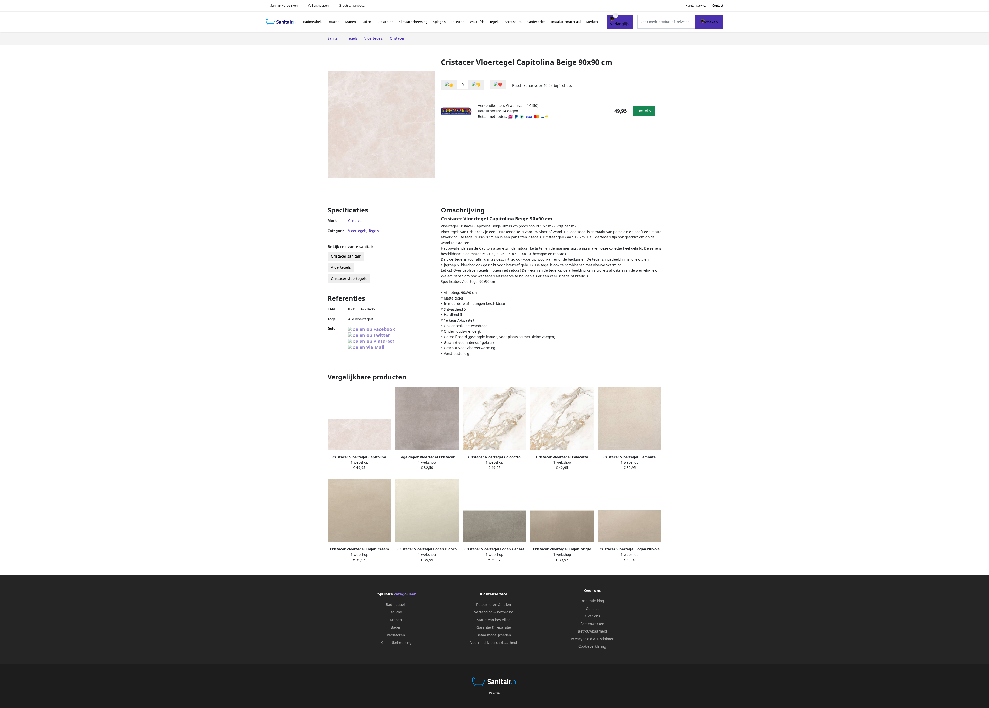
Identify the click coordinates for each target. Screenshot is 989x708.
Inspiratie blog (592, 601)
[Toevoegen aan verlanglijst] (498, 84)
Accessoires (513, 21)
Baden (366, 21)
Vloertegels (357, 230)
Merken (592, 21)
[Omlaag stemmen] (476, 84)
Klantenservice (696, 5)
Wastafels (477, 21)
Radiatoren (385, 21)
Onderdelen (536, 21)
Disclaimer (605, 639)
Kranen (350, 21)
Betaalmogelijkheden (493, 635)
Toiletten (457, 21)
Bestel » (644, 110)
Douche (333, 21)
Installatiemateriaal (566, 21)
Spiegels (439, 21)
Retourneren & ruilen (493, 604)
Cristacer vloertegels (349, 278)
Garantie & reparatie (493, 627)
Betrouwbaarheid (592, 631)
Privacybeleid (581, 639)
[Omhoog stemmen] (449, 84)
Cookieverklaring (592, 646)
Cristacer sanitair (346, 256)
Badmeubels (312, 21)
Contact (717, 5)
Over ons (592, 616)
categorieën (405, 594)
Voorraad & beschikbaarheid (493, 642)
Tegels (494, 21)
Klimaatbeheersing (413, 21)
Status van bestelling (493, 620)
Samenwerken (592, 623)
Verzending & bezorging (493, 612)
